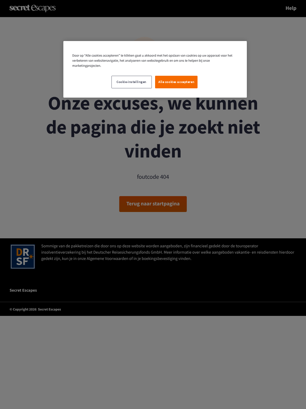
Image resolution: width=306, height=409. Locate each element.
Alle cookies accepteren (176, 82)
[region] (155, 69)
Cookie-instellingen (131, 82)
